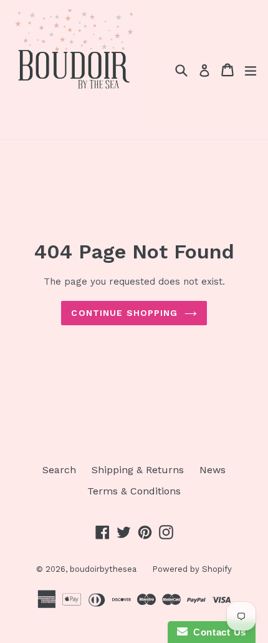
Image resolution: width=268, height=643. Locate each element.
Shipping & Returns (138, 470)
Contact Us (217, 632)
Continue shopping (124, 313)
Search (59, 470)
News (212, 470)
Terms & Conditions (134, 491)
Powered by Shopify (192, 569)
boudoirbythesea (103, 569)
